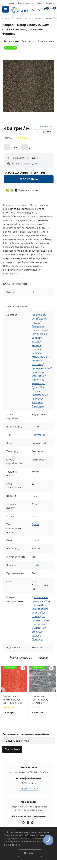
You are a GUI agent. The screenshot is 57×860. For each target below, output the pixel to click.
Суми (35, 318)
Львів (35, 330)
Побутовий (38, 434)
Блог (39, 3)
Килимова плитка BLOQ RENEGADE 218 (12, 699)
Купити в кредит (28, 190)
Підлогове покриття (21, 18)
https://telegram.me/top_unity (32, 822)
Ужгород (37, 398)
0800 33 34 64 (28, 783)
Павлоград (38, 406)
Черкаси (37, 353)
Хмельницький (40, 356)
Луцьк (35, 387)
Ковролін (37, 18)
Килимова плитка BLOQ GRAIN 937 (40, 699)
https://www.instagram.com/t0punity (23, 822)
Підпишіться (12, 749)
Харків (41, 314)
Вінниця (36, 337)
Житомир (37, 364)
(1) (15, 138)
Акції (11, 3)
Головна (6, 18)
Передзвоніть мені (28, 788)
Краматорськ (39, 394)
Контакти (50, 3)
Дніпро (36, 322)
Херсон (36, 341)
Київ (34, 314)
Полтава (36, 349)
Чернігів (36, 345)
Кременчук (38, 383)
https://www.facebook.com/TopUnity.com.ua (27, 822)
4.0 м (34, 495)
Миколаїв (41, 334)
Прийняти (30, 853)
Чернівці (37, 360)
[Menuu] (5, 9)
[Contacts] (39, 9)
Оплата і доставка (25, 3)
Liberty (35, 565)
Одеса (42, 318)
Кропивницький (41, 368)
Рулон (35, 524)
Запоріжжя (38, 326)
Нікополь (37, 402)
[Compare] (22, 668)
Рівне (35, 372)
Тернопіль (37, 379)
